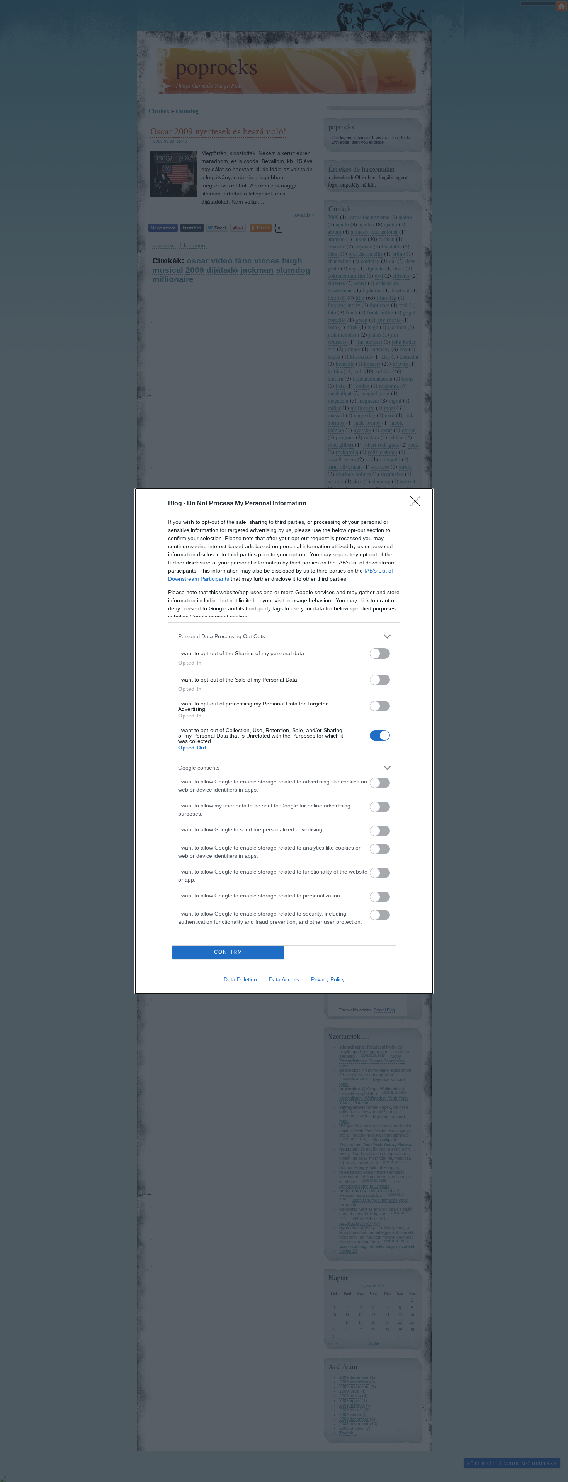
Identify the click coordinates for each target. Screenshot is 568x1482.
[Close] (417, 503)
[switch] (380, 653)
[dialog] (284, 741)
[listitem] (284, 636)
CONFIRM (228, 952)
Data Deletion (240, 979)
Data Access (284, 979)
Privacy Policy (328, 979)
